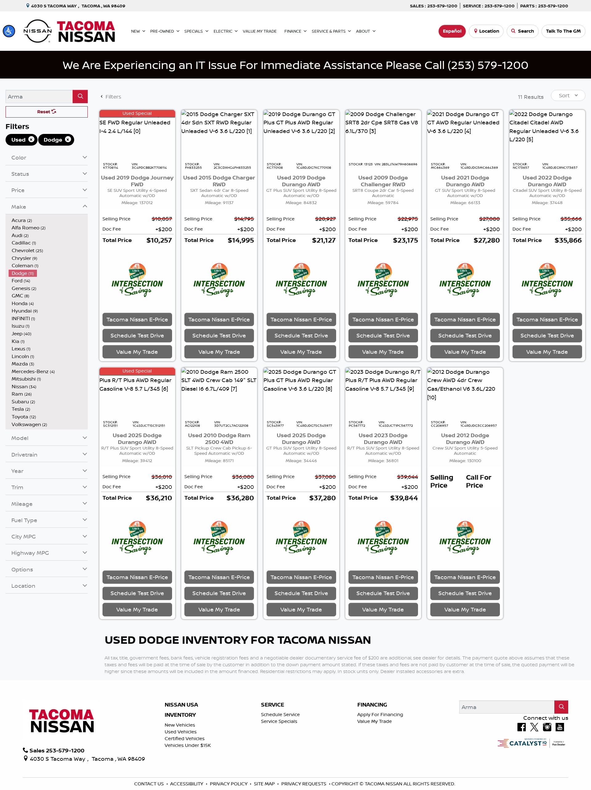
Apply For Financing (380, 714)
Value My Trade (374, 721)
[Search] (80, 96)
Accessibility (187, 783)
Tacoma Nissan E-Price (137, 319)
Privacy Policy (229, 783)
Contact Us (149, 783)
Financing (372, 705)
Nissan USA (181, 705)
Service (272, 705)
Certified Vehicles (185, 738)
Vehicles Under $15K (188, 745)
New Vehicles (180, 725)
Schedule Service (280, 714)
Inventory (180, 715)
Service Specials (279, 721)
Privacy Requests (304, 783)
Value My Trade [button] (137, 352)
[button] (9, 31)
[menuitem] (48, 220)
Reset (44, 111)
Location (489, 31)
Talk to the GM (563, 31)
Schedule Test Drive (137, 335)
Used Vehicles (181, 731)
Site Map (265, 783)
